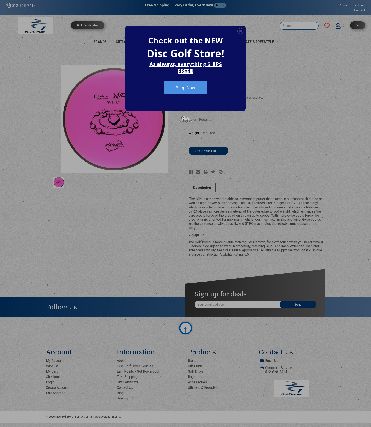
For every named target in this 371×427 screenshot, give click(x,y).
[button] (240, 31)
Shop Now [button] (185, 87)
